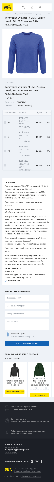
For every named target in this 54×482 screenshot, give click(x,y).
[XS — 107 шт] (31, 388)
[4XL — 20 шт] (47, 388)
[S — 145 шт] (34, 388)
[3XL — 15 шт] (44, 388)
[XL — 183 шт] (41, 388)
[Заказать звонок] (24, 7)
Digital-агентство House (31, 476)
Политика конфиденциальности (27, 471)
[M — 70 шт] (37, 388)
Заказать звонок (12, 447)
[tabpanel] (15, 379)
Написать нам (11, 452)
